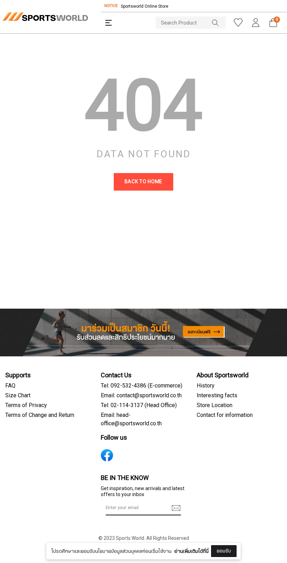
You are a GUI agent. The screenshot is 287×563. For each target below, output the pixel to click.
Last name (94, 541)
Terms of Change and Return (39, 415)
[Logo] (45, 16)
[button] (108, 22)
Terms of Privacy (26, 405)
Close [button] (265, 553)
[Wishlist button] (238, 22)
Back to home (143, 181)
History (206, 386)
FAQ (10, 386)
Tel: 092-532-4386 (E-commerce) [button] (141, 386)
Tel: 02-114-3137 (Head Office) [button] (139, 405)
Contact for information (225, 415)
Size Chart (17, 395)
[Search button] (219, 22)
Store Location (214, 405)
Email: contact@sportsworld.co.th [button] (141, 395)
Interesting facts (217, 395)
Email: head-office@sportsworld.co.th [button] (131, 419)
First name (94, 506)
